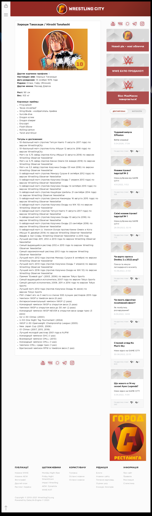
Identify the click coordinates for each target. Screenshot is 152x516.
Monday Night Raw (51, 473)
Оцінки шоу (102, 483)
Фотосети (137, 111)
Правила (127, 476)
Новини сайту (103, 476)
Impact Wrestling (50, 483)
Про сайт (127, 473)
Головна (73, 473)
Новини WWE (21, 473)
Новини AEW (21, 476)
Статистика (128, 483)
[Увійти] (5, 5)
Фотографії (20, 480)
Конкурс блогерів (104, 487)
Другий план (119, 111)
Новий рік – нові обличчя (128, 46)
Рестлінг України (23, 487)
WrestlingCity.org (46, 497)
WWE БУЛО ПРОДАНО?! (128, 71)
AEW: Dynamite (49, 486)
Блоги (99, 473)
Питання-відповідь (105, 480)
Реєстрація (128, 480)
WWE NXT (47, 490)
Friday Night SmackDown (48, 478)
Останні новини (76, 476)
